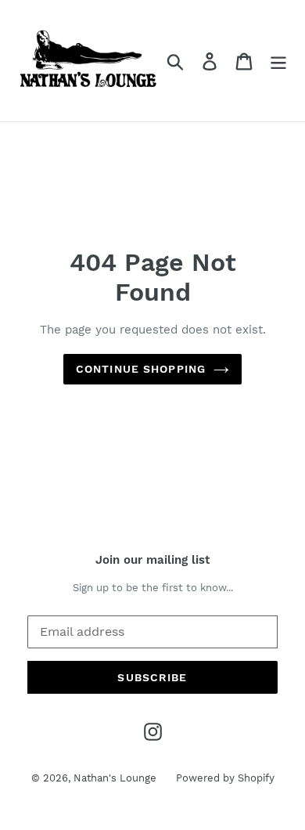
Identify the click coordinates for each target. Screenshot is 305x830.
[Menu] (278, 60)
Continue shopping (141, 369)
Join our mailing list (152, 560)
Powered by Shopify (225, 778)
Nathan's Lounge (115, 778)
